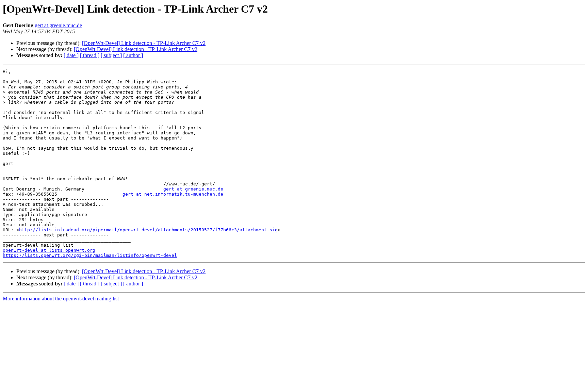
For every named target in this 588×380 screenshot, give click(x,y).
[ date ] (71, 55)
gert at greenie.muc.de (58, 25)
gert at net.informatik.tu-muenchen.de (172, 194)
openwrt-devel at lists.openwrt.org (49, 250)
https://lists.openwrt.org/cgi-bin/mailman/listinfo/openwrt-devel (90, 255)
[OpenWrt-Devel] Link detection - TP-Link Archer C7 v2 (144, 43)
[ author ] (133, 55)
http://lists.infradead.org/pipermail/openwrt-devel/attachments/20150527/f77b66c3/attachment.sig (148, 229)
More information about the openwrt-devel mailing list (61, 298)
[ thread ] (89, 55)
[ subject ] (111, 55)
